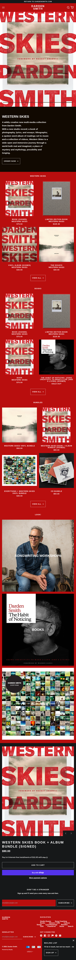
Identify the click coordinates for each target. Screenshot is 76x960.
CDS (42, 926)
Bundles (64, 925)
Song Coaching (61, 921)
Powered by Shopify (7, 949)
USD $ (29, 951)
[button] (68, 7)
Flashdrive (51, 926)
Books (42, 923)
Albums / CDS (54, 923)
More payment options (38, 878)
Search (70, 926)
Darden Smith (38, 7)
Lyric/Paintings (51, 925)
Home (61, 926)
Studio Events (45, 921)
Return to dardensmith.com (38, 1)
